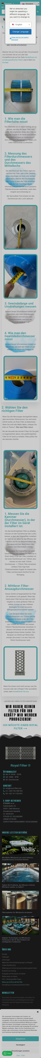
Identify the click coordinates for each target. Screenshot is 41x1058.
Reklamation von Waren (9, 976)
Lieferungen (6, 960)
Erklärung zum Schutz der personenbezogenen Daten (19, 968)
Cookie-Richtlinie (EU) (9, 965)
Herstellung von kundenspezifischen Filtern (16, 985)
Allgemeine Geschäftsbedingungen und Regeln (17, 962)
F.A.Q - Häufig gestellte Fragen (11, 979)
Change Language (20, 31)
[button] (38, 1012)
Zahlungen (5, 957)
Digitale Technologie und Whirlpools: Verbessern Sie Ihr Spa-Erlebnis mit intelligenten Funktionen (16, 940)
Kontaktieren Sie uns (21, 692)
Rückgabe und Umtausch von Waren (13, 974)
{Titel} (18, 1055)
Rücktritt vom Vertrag (9, 971)
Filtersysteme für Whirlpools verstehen (17, 912)
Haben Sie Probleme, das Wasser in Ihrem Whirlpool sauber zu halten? (18, 886)
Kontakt (5, 62)
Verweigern (20, 1045)
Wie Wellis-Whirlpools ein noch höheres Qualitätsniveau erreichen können (17, 859)
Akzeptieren (20, 1039)
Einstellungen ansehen (21, 1051)
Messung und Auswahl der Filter (12, 982)
